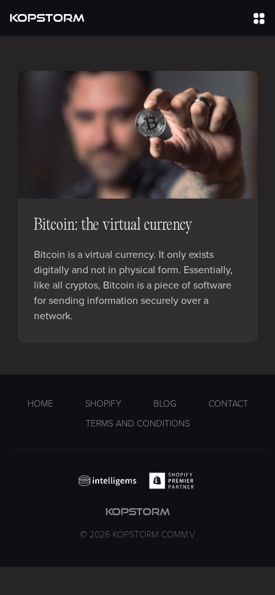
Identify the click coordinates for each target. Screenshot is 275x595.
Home (40, 403)
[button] (259, 17)
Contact (228, 403)
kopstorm (137, 523)
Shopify (103, 403)
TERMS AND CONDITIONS (138, 423)
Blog (165, 403)
